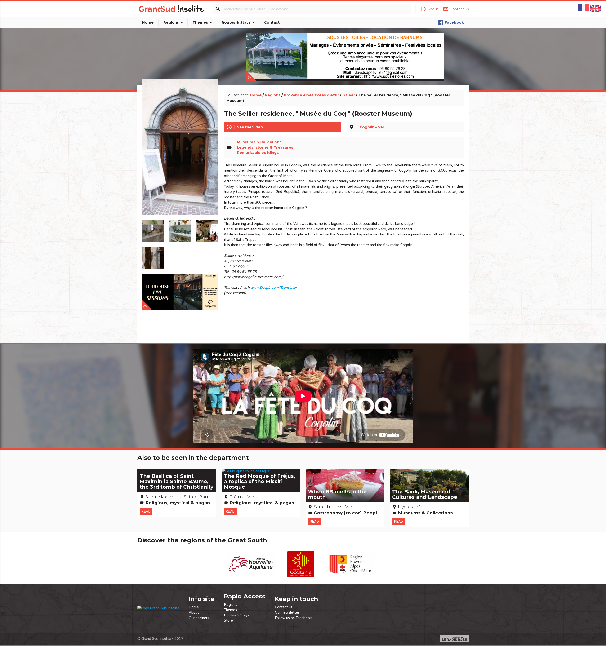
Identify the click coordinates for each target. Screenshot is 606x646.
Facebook (454, 22)
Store (228, 620)
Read (146, 511)
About (194, 612)
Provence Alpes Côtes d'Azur (311, 95)
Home (148, 22)
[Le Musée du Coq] (180, 152)
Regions (174, 22)
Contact (272, 22)
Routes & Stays (239, 22)
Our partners (199, 618)
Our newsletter (287, 612)
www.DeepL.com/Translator (273, 287)
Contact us (283, 607)
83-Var (348, 95)
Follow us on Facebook (293, 618)
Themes (203, 22)
